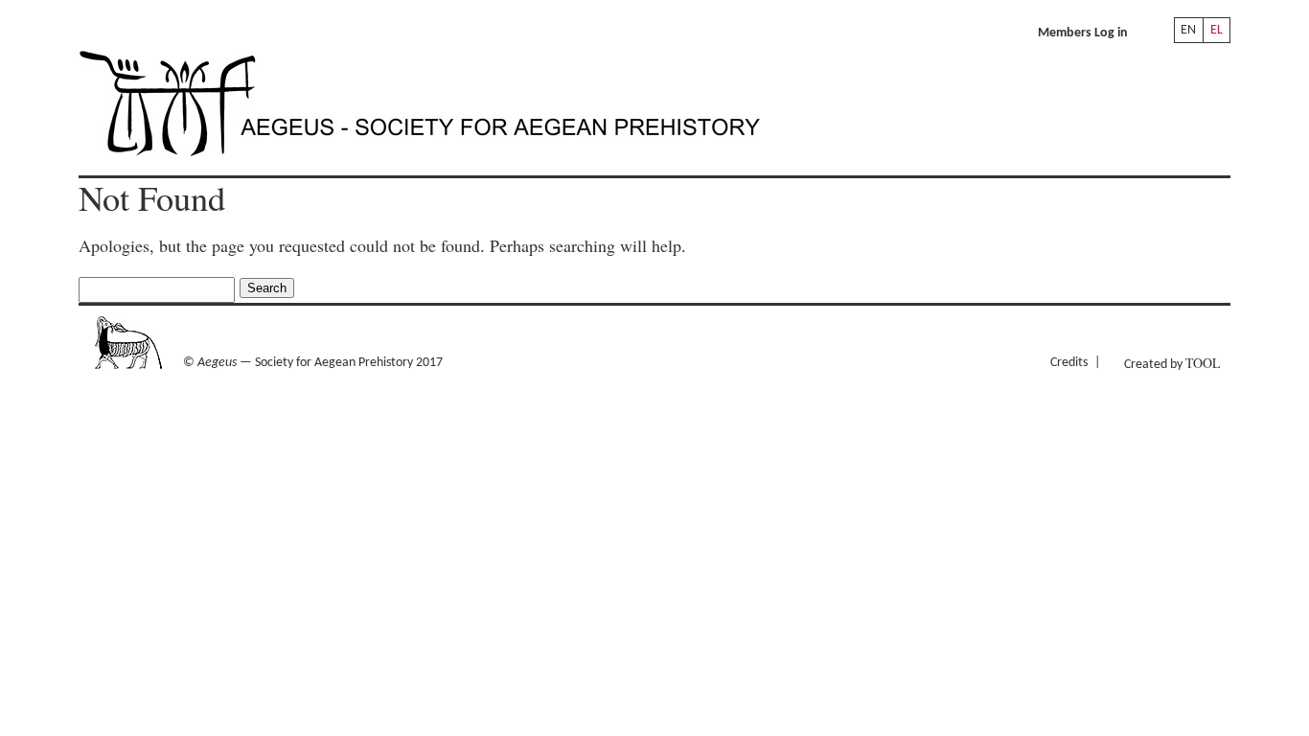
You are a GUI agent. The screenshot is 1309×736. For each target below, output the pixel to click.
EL (1216, 30)
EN (1188, 30)
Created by (1172, 363)
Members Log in (1083, 33)
